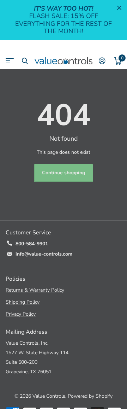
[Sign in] (102, 60)
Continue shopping (63, 172)
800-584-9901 (32, 243)
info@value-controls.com (44, 254)
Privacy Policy (21, 314)
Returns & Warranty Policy (35, 290)
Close (119, 8)
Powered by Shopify (90, 396)
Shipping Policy (23, 302)
